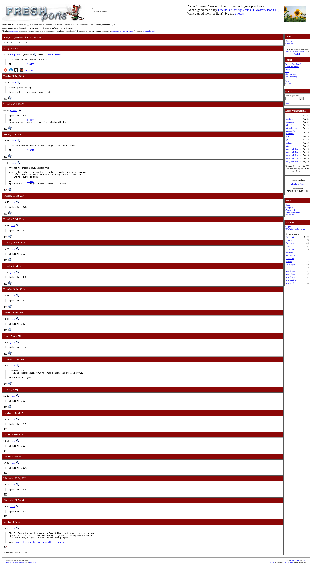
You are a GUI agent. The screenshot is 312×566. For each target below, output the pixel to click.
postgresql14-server (293, 149)
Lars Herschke (54, 55)
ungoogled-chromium (290, 132)
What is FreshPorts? (293, 64)
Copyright (271, 562)
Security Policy (291, 76)
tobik (13, 83)
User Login (289, 41)
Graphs (288, 227)
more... (288, 103)
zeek (287, 137)
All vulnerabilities (297, 184)
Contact (288, 84)
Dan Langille (288, 562)
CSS (297, 560)
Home (287, 205)
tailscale (289, 116)
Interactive (290, 268)
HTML (292, 560)
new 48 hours (291, 274)
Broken (289, 240)
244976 (30, 120)
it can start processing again (122, 31)
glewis (13, 111)
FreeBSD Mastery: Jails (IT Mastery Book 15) (248, 10)
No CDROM (291, 255)
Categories (289, 207)
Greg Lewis (16, 55)
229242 (30, 150)
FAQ (287, 71)
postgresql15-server (293, 152)
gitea (287, 146)
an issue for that (149, 31)
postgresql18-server (293, 161)
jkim (12, 202)
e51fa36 (29, 71)
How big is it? (290, 74)
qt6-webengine (291, 128)
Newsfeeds (289, 215)
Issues (287, 69)
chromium (290, 122)
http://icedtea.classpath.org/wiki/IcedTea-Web (40, 542)
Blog (287, 81)
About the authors (292, 67)
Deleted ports (290, 210)
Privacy (288, 79)
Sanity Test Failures (292, 212)
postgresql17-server (293, 158)
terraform (289, 119)
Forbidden (290, 249)
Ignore (288, 246)
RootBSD (297, 54)
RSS (304, 560)
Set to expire (290, 265)
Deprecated (290, 243)
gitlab (288, 140)
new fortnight (291, 280)
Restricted (289, 252)
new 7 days (290, 277)
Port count (290, 237)
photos (239, 13)
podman (289, 143)
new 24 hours (291, 271)
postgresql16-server (293, 155)
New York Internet (292, 51)
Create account (291, 43)
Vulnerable (290, 258)
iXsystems (302, 51)
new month (290, 283)
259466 (30, 64)
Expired (289, 262)
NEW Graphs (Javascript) (295, 229)
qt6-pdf (289, 125)
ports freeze (13, 31)
